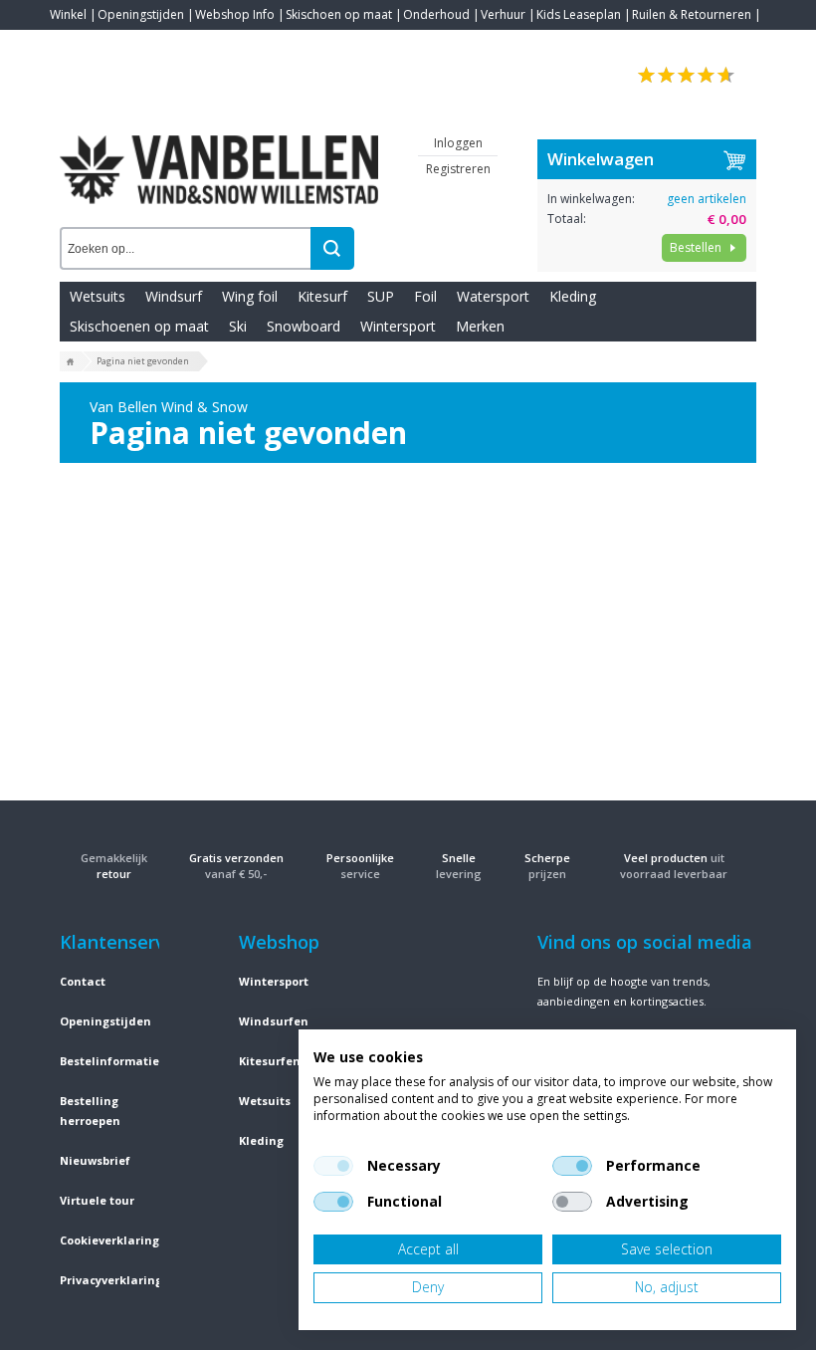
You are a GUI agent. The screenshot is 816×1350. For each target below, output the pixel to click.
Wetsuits (97, 296)
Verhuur (503, 14)
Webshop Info (235, 14)
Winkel (68, 14)
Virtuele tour (97, 1200)
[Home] (71, 362)
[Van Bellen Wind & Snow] (219, 154)
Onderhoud (436, 14)
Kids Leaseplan (578, 14)
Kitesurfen (270, 1060)
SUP (380, 296)
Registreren (458, 168)
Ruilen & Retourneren (691, 14)
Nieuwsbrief (95, 1160)
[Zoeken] (332, 248)
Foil (425, 296)
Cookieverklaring (109, 1240)
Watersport (493, 296)
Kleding (572, 296)
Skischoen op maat (339, 14)
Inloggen (458, 142)
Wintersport (398, 326)
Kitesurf (322, 296)
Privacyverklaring (111, 1279)
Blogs (120, 44)
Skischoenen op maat (139, 326)
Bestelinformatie (109, 1060)
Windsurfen (273, 1020)
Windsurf (173, 296)
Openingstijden (141, 14)
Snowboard (303, 326)
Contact (72, 44)
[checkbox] (333, 1166)
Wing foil (250, 296)
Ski (238, 326)
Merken (480, 326)
